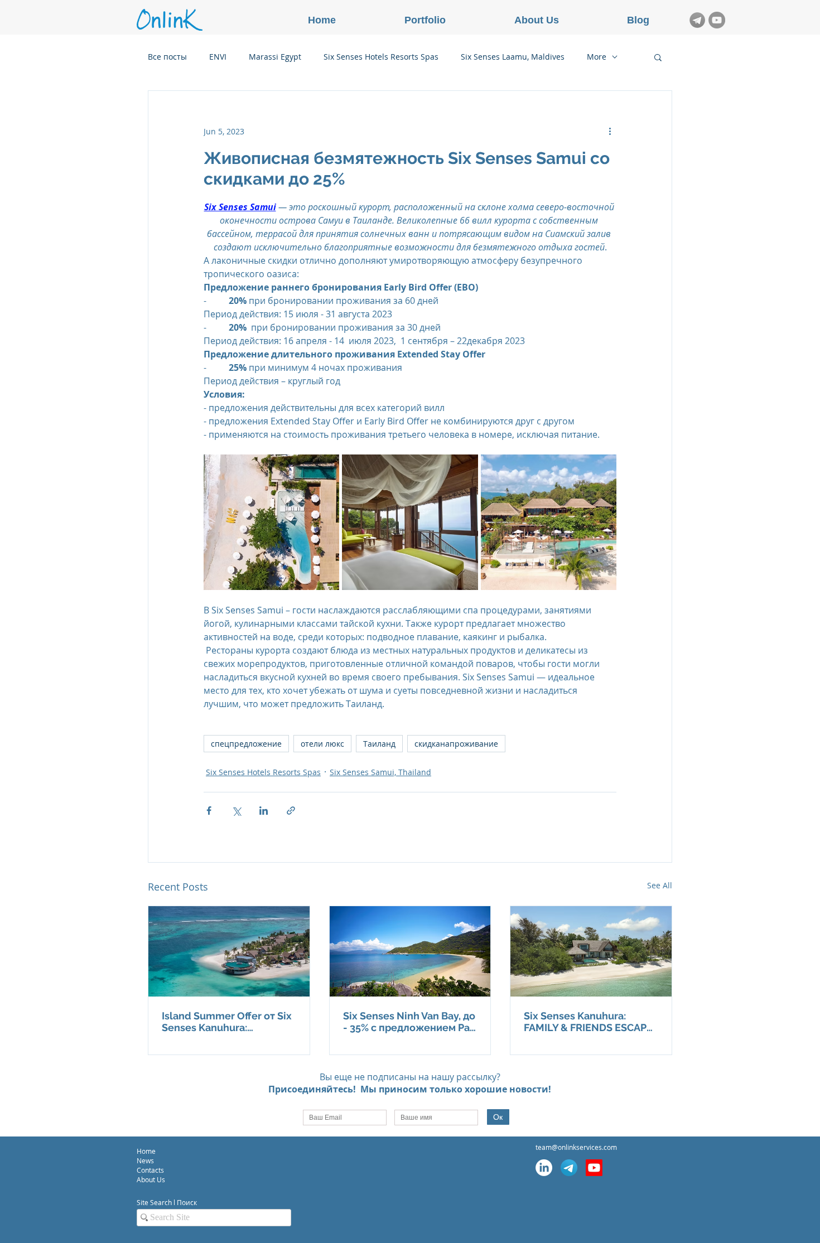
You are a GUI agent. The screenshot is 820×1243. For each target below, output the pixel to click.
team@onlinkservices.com (576, 1147)
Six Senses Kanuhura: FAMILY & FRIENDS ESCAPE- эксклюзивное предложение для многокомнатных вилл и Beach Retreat (590, 1021)
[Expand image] (271, 522)
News (145, 1160)
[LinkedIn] (544, 1167)
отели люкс (322, 743)
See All (659, 885)
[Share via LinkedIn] (263, 810)
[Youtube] (594, 1167)
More (596, 56)
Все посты (167, 56)
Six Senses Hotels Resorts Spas (381, 56)
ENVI (217, 56)
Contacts (151, 1169)
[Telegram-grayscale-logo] (697, 20)
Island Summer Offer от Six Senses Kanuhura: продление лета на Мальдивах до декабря (227, 1021)
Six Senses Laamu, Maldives (513, 56)
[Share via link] (291, 810)
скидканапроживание (456, 743)
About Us (151, 1179)
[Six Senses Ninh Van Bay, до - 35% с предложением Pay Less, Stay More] (410, 951)
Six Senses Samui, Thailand (380, 772)
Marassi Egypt (275, 56)
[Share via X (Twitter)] (236, 810)
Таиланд (379, 743)
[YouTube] (716, 20)
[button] (658, 56)
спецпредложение (246, 743)
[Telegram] (569, 1167)
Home (146, 1151)
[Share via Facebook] (209, 810)
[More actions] (609, 131)
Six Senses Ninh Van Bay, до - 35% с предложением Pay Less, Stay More (409, 1021)
